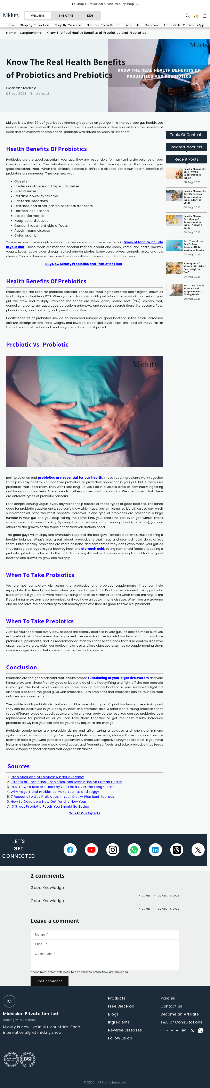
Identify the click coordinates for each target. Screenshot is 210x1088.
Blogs (113, 1014)
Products (117, 998)
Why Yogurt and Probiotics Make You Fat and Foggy (55, 791)
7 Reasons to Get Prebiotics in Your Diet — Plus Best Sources (62, 796)
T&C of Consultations (181, 1022)
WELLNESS (38, 16)
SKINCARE (66, 16)
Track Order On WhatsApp (184, 25)
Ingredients (119, 1022)
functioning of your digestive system (118, 678)
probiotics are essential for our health (70, 477)
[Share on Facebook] (70, 849)
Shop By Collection (34, 25)
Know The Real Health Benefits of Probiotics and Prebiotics (96, 33)
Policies (168, 998)
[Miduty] (13, 15)
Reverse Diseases (125, 1030)
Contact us (171, 1006)
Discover (151, 25)
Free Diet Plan (121, 1006)
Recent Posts (187, 159)
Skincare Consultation (104, 25)
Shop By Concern (68, 25)
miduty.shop (124, 4)
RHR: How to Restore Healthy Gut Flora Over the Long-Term (62, 786)
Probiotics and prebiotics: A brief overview (47, 777)
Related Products (186, 147)
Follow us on (120, 1038)
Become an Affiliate (180, 1014)
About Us (133, 25)
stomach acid (92, 548)
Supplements (31, 33)
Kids (90, 16)
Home (10, 25)
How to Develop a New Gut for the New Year (49, 801)
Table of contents (186, 134)
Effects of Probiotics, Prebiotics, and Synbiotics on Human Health (66, 782)
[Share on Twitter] (198, 849)
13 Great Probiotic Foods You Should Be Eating (50, 806)
